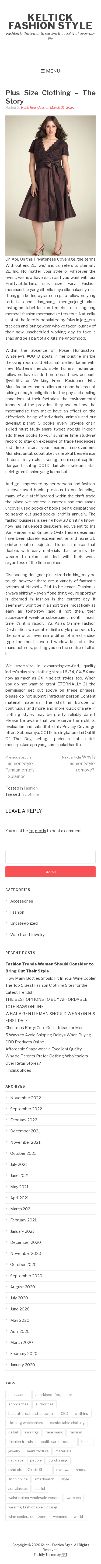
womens (60, 1516)
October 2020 (23, 1264)
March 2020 (21, 1342)
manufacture (38, 1451)
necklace (15, 1460)
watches (74, 1497)
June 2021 (19, 1175)
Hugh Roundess (33, 107)
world (78, 1516)
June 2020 (20, 1309)
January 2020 (22, 1364)
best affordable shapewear (31, 1413)
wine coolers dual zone (27, 1516)
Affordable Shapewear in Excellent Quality (43, 1049)
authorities (44, 1404)
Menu (53, 71)
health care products (57, 1441)
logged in (37, 830)
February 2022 (23, 1120)
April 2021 (19, 1198)
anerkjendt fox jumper (53, 1394)
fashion (75, 1432)
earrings (32, 1432)
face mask (54, 1432)
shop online (18, 1479)
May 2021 (19, 1186)
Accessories (21, 901)
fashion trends (20, 1441)
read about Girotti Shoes (29, 1469)
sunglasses (18, 1488)
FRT (64, 1555)
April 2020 (20, 1331)
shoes (81, 1469)
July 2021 (18, 1164)
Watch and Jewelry (27, 934)
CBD (64, 1413)
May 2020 (19, 1320)
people (36, 1460)
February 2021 (23, 1220)
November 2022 (25, 1097)
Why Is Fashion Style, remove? (79, 763)
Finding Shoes (18, 1070)
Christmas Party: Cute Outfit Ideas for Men (44, 1027)
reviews (62, 1469)
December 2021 (25, 1131)
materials (63, 1451)
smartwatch (44, 1479)
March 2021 (21, 1209)
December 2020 (25, 1242)
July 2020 (19, 1298)
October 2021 (23, 1153)
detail (13, 1432)
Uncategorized (24, 923)
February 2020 (23, 1353)
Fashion (31, 788)
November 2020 (25, 1253)
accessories (18, 1394)
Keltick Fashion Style (50, 22)
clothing (32, 794)
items (85, 1441)
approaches (18, 1404)
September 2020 (26, 1275)
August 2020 (22, 1287)
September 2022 (26, 1109)
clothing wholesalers (25, 1422)
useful (39, 1488)
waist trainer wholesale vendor (34, 1497)
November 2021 (25, 1142)
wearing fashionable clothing (32, 1507)
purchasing (58, 1460)
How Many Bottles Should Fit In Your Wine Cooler (50, 978)
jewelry (14, 1451)
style (65, 1479)
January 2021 (22, 1231)
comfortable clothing (67, 1422)
